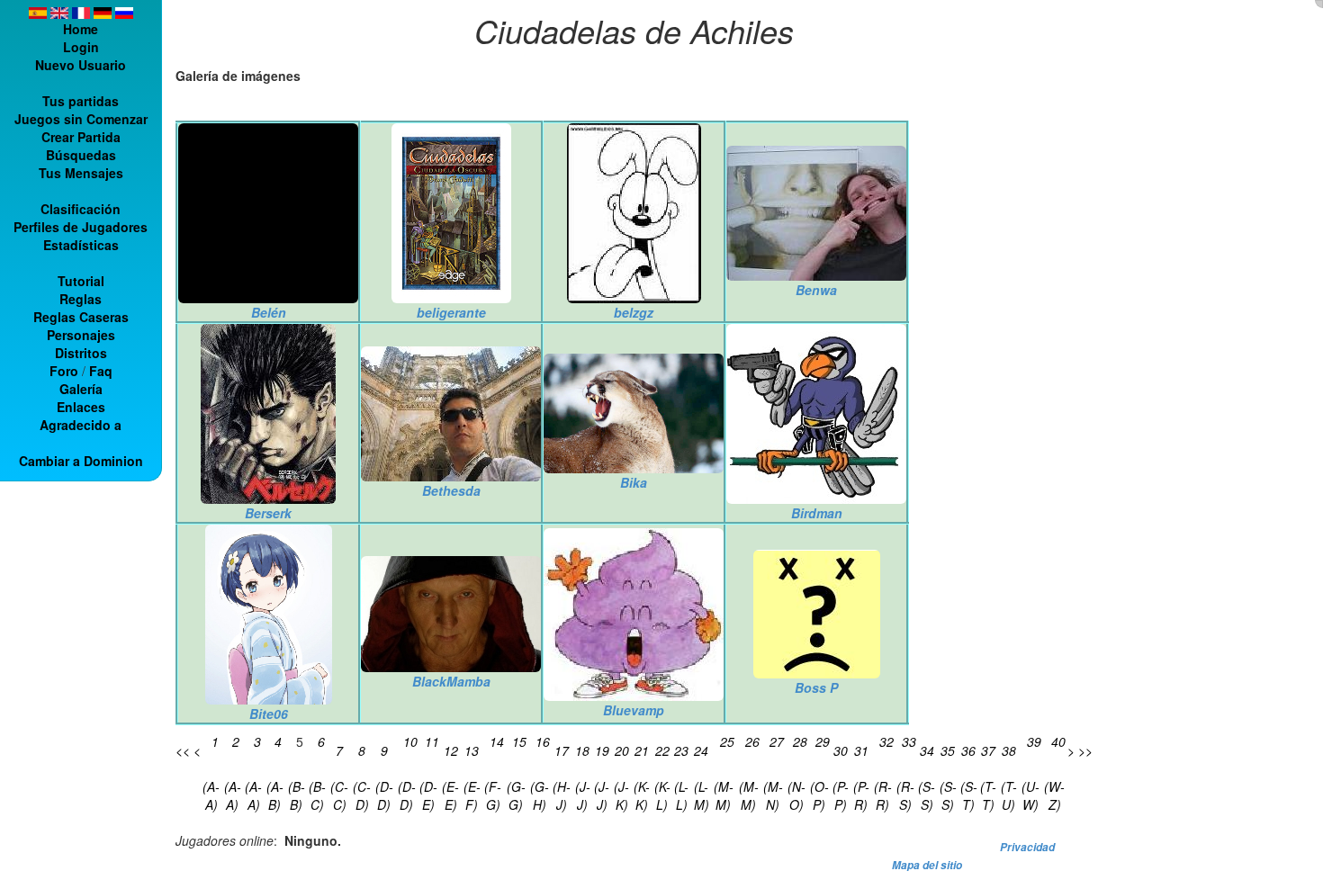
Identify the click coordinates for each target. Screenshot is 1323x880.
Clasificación (80, 209)
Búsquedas (81, 155)
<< (183, 750)
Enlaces (81, 407)
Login (81, 47)
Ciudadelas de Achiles (634, 30)
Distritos (81, 353)
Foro (64, 371)
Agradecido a (81, 425)
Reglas (80, 299)
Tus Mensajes (81, 173)
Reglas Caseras (81, 317)
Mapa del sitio (927, 865)
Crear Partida (81, 137)
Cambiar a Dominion (81, 461)
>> (1085, 750)
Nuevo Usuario (80, 65)
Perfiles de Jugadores (81, 227)
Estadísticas (81, 245)
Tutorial (81, 281)
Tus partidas (80, 101)
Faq (100, 371)
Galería (81, 389)
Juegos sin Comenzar (81, 119)
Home (80, 29)
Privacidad (1027, 847)
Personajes (81, 335)
